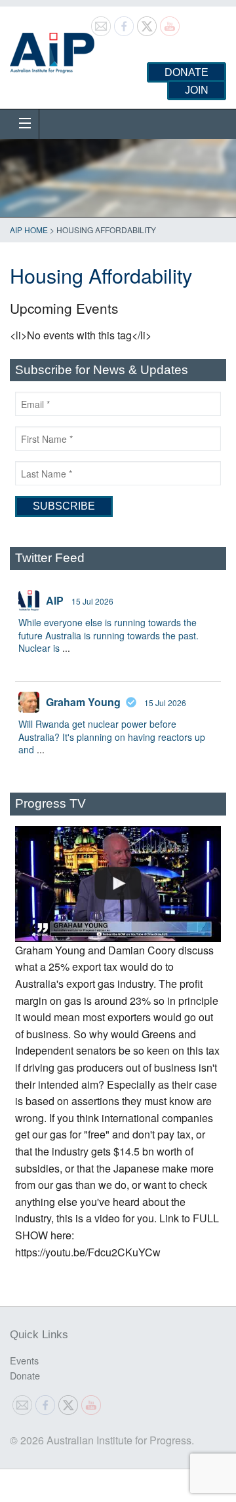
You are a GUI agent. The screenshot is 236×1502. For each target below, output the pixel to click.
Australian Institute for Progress (52, 48)
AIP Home (29, 229)
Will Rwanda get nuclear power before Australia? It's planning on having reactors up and (111, 736)
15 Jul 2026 (92, 601)
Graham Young (83, 701)
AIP (55, 600)
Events (24, 1360)
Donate (186, 72)
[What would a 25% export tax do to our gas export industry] (118, 884)
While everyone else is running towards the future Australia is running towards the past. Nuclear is (108, 635)
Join (196, 90)
